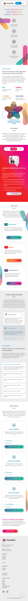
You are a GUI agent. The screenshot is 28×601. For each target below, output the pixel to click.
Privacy (3, 581)
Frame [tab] (20, 149)
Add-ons (4, 557)
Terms (3, 583)
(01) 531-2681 (9, 474)
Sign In (18, 3)
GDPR (3, 580)
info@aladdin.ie (9, 440)
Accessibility (4, 587)
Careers (3, 569)
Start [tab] (7, 149)
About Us (4, 568)
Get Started (4, 574)
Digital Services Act (6, 586)
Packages (4, 556)
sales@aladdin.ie (9, 472)
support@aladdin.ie (10, 504)
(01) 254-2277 (9, 506)
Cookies (3, 584)
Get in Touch (4, 573)
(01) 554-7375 (9, 443)
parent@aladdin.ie (15, 525)
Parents (3, 558)
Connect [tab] (13, 149)
